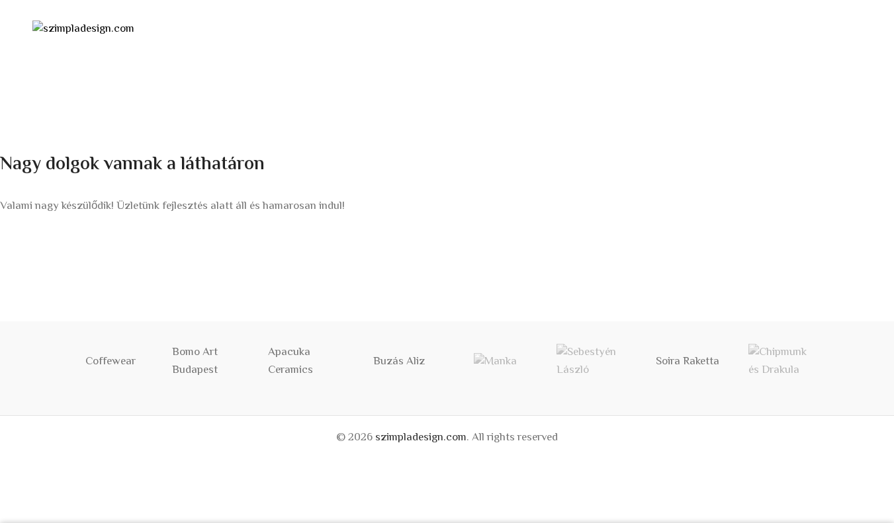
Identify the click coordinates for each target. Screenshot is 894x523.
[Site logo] (83, 29)
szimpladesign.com (421, 437)
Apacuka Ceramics (290, 361)
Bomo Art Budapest (195, 361)
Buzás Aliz (399, 361)
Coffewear (110, 361)
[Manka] (495, 361)
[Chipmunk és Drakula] (783, 361)
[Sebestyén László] (591, 361)
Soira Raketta (687, 361)
